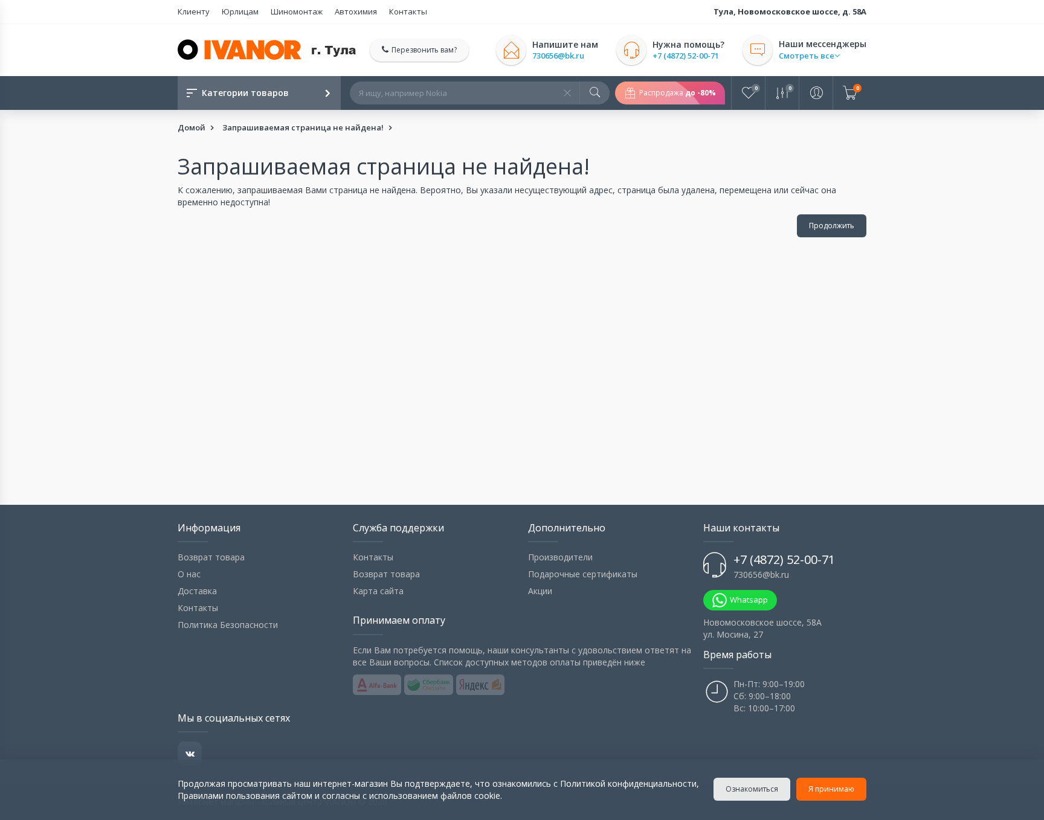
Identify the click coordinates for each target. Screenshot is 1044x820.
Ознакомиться (752, 789)
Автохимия (356, 11)
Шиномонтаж (297, 11)
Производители (560, 557)
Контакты (408, 11)
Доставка (197, 591)
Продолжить (831, 225)
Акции (540, 591)
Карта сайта (378, 591)
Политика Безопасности (228, 624)
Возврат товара (211, 557)
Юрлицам (240, 11)
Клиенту (194, 11)
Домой (191, 127)
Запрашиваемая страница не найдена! (303, 127)
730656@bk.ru (558, 56)
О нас (189, 574)
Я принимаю (831, 789)
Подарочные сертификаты (582, 574)
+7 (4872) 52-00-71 (685, 56)
